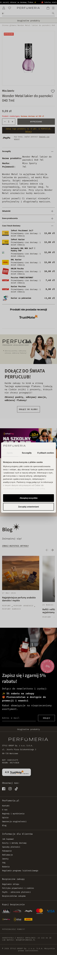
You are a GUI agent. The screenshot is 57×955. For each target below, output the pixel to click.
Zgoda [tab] (10, 453)
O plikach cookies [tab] (45, 453)
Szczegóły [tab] (27, 453)
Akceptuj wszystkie (29, 498)
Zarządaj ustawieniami (28, 507)
